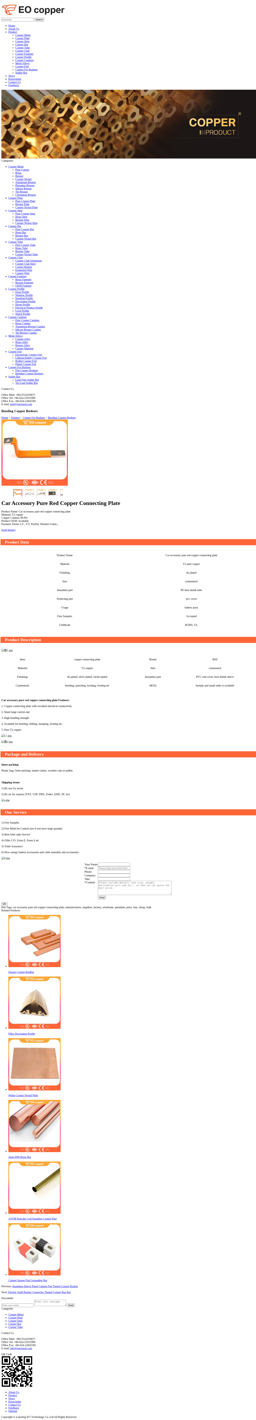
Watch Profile (22, 313)
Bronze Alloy (22, 345)
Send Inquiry (8, 529)
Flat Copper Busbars (26, 370)
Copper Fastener (24, 53)
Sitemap (12, 1411)
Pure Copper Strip (25, 213)
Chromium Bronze (25, 194)
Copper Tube (22, 47)
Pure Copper (22, 169)
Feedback (13, 85)
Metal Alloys (22, 63)
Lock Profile (22, 310)
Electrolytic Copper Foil (28, 354)
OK (4, 904)
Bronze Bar (21, 235)
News (11, 75)
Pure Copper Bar (24, 229)
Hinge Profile (22, 304)
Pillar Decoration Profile (21, 1033)
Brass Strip (21, 216)
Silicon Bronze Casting (28, 329)
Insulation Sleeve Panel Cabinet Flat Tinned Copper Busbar (45, 1286)
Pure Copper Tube (25, 245)
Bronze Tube (22, 251)
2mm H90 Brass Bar (19, 1157)
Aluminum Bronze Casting (30, 326)
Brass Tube (21, 248)
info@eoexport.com (21, 404)
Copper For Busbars (26, 69)
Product (12, 31)
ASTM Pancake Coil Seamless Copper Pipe (32, 1218)
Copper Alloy (22, 339)
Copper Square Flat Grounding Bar (27, 1280)
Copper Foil (22, 66)
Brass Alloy (21, 342)
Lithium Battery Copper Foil (31, 357)
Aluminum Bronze (25, 182)
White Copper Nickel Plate (23, 1095)
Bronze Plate (22, 204)
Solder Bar (21, 72)
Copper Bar (21, 44)
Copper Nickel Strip (26, 223)
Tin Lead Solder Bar (26, 382)
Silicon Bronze (23, 188)
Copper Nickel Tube (26, 254)
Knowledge (14, 79)
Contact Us (14, 82)
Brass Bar (20, 232)
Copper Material (24, 348)
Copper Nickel (23, 179)
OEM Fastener (23, 285)
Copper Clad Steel (25, 263)
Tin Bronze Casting (26, 332)
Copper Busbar (23, 266)
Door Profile (22, 292)
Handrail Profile (24, 298)
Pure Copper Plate (25, 201)
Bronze (19, 176)
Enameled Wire (23, 270)
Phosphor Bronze (24, 185)
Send (101, 897)
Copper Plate (22, 38)
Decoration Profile (25, 301)
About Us (13, 28)
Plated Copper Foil (25, 364)
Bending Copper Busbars (29, 373)
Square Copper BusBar (21, 972)
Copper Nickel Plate (26, 207)
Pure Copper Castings (27, 320)
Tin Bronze (21, 191)
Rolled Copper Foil (26, 361)
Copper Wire (22, 273)
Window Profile (24, 295)
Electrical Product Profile (29, 307)
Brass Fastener (23, 279)
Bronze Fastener (24, 282)
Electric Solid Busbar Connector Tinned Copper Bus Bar (39, 1292)
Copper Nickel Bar (25, 238)
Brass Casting (22, 323)
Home (11, 25)
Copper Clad (22, 50)
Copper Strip (22, 41)
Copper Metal (22, 35)
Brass (18, 172)
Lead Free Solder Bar (27, 379)
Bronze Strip (22, 219)
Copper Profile (23, 57)
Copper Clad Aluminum (28, 260)
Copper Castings (24, 60)
